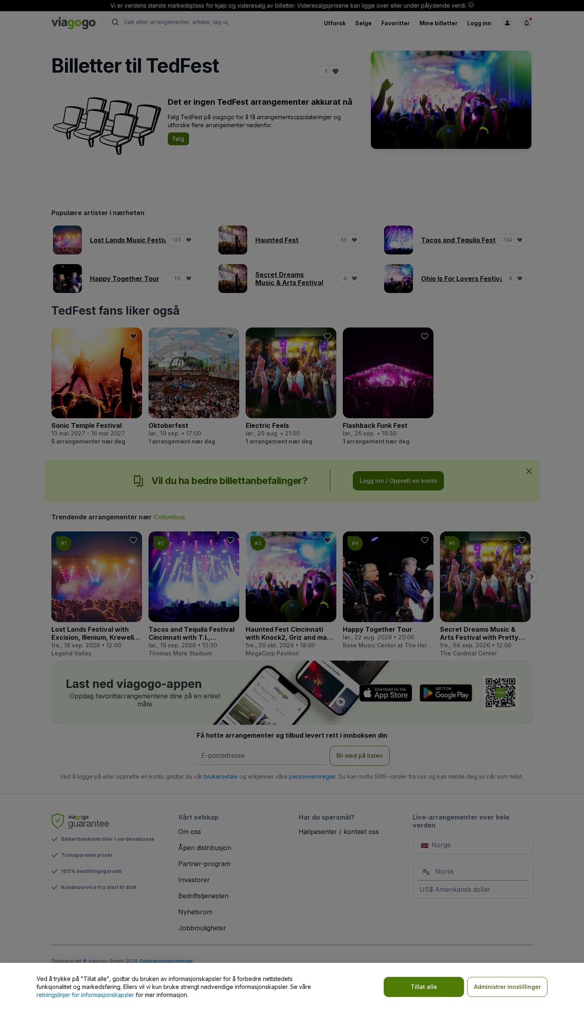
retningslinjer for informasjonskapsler (85, 994)
